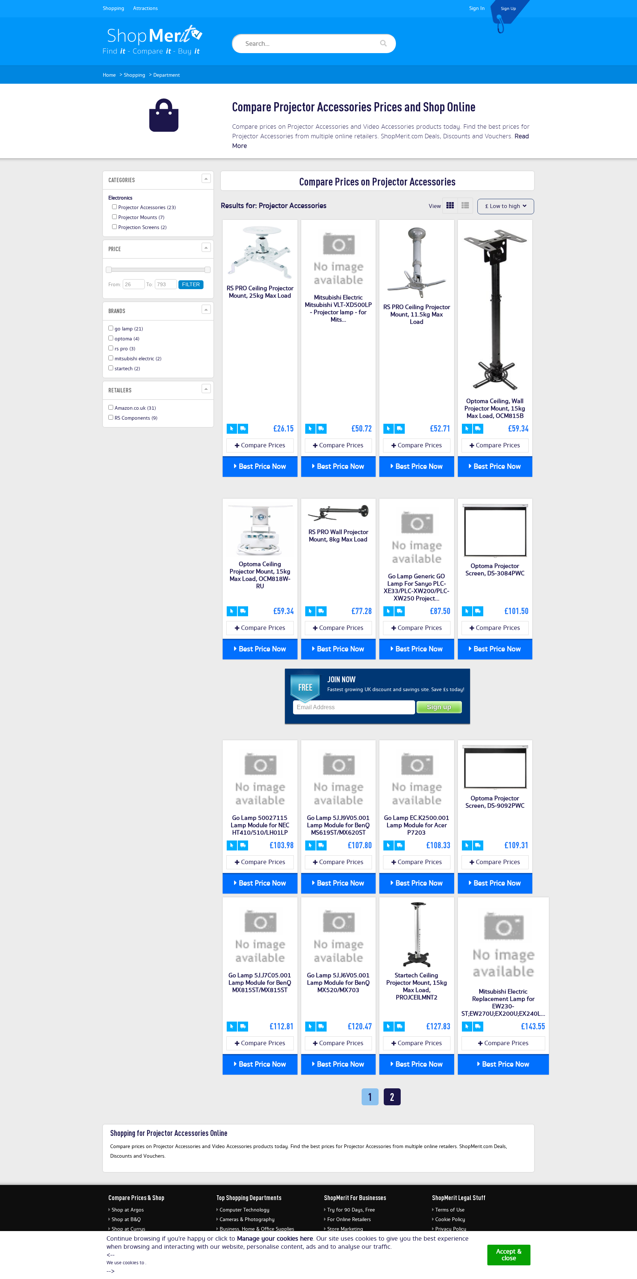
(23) (147, 207)
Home (109, 75)
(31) (135, 408)
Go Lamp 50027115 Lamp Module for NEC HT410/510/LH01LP (260, 825)
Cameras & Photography (247, 1219)
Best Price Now (261, 466)
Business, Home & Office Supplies (257, 1229)
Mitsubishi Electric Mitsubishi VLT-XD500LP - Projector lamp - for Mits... (338, 308)
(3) (125, 349)
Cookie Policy (450, 1219)
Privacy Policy (450, 1229)
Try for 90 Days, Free (351, 1210)
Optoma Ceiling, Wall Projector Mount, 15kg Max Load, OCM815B (494, 408)
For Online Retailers (349, 1219)
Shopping (113, 8)
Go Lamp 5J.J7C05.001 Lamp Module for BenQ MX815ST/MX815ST (260, 983)
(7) (141, 217)
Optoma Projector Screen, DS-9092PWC (495, 802)
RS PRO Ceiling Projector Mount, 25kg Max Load (260, 292)
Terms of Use (449, 1210)
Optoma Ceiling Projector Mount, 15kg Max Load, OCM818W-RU (260, 575)
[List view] (465, 205)
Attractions (145, 8)
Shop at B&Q (126, 1219)
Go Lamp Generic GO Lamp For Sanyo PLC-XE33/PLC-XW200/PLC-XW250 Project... (416, 587)
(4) (127, 339)
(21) (129, 329)
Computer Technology (244, 1210)
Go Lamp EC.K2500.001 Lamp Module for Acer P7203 (416, 825)
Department (166, 75)
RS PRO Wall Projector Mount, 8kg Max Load (338, 536)
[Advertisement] (158, 545)
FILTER (191, 284)
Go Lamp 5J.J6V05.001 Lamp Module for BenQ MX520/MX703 (338, 983)
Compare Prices (262, 445)
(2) (142, 227)
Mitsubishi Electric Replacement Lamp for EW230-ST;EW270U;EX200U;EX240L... (503, 1002)
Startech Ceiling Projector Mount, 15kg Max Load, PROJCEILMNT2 (416, 986)
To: (149, 284)
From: (114, 284)
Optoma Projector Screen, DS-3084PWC (495, 570)
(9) (136, 418)
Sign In (477, 8)
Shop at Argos (128, 1210)
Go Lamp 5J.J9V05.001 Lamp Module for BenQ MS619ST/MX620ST (338, 825)
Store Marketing (345, 1229)
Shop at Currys (128, 1229)
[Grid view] (450, 205)
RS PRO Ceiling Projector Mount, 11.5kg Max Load (416, 314)
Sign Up (508, 9)
